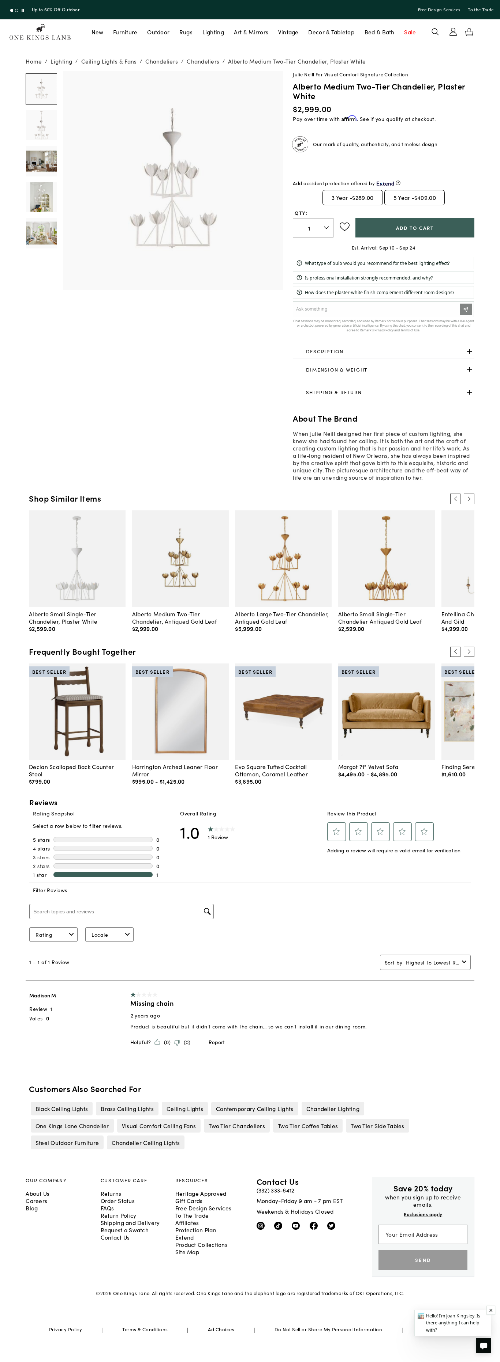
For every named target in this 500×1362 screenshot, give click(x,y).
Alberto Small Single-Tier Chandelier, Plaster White (63, 617)
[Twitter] (333, 1225)
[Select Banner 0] (12, 10)
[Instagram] (262, 1225)
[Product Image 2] (41, 160)
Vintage (288, 32)
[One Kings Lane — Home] (40, 32)
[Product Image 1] (41, 125)
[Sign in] (453, 32)
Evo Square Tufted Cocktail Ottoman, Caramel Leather (271, 770)
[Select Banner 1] (16, 10)
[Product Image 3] (41, 197)
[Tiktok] (280, 1225)
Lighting (213, 32)
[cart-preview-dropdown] (469, 32)
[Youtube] (297, 1225)
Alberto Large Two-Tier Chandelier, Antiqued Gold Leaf (282, 617)
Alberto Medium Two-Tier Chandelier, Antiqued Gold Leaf (174, 617)
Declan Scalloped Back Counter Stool (71, 770)
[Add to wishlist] (345, 227)
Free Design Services (439, 10)
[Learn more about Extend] (398, 182)
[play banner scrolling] (23, 10)
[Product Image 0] (41, 88)
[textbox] (313, 227)
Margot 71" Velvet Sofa (368, 766)
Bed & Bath (380, 32)
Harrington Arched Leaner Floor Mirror (175, 770)
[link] (383, 351)
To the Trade (480, 10)
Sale (410, 32)
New (98, 32)
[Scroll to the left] (455, 499)
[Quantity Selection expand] (327, 228)
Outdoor (158, 32)
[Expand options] (469, 351)
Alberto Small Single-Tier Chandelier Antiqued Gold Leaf (380, 617)
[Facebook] (315, 1225)
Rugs (186, 32)
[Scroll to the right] (469, 499)
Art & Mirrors (251, 32)
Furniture (125, 32)
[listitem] (61, 1108)
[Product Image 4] (41, 232)
